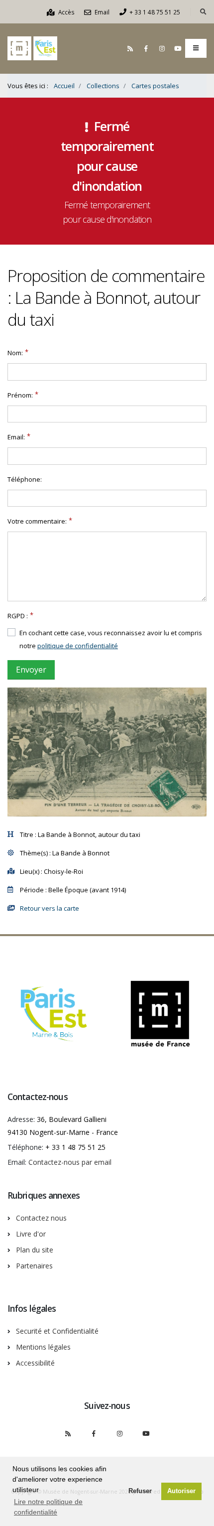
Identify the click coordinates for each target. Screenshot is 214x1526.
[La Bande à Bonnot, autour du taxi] (107, 752)
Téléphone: (24, 479)
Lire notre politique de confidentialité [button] (48, 1507)
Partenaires (34, 1265)
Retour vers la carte (49, 908)
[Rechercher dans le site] (203, 11)
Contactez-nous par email (69, 1162)
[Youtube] (178, 48)
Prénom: (20, 395)
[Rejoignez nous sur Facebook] (146, 48)
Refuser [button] (140, 1491)
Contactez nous (41, 1218)
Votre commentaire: (37, 521)
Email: (16, 436)
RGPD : (17, 615)
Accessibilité (35, 1363)
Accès (66, 12)
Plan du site (34, 1249)
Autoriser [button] (181, 1491)
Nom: (15, 352)
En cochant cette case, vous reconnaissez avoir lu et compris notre (110, 639)
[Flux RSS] (130, 48)
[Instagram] (162, 48)
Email (101, 12)
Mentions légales (43, 1347)
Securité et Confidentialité (57, 1331)
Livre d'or (31, 1234)
